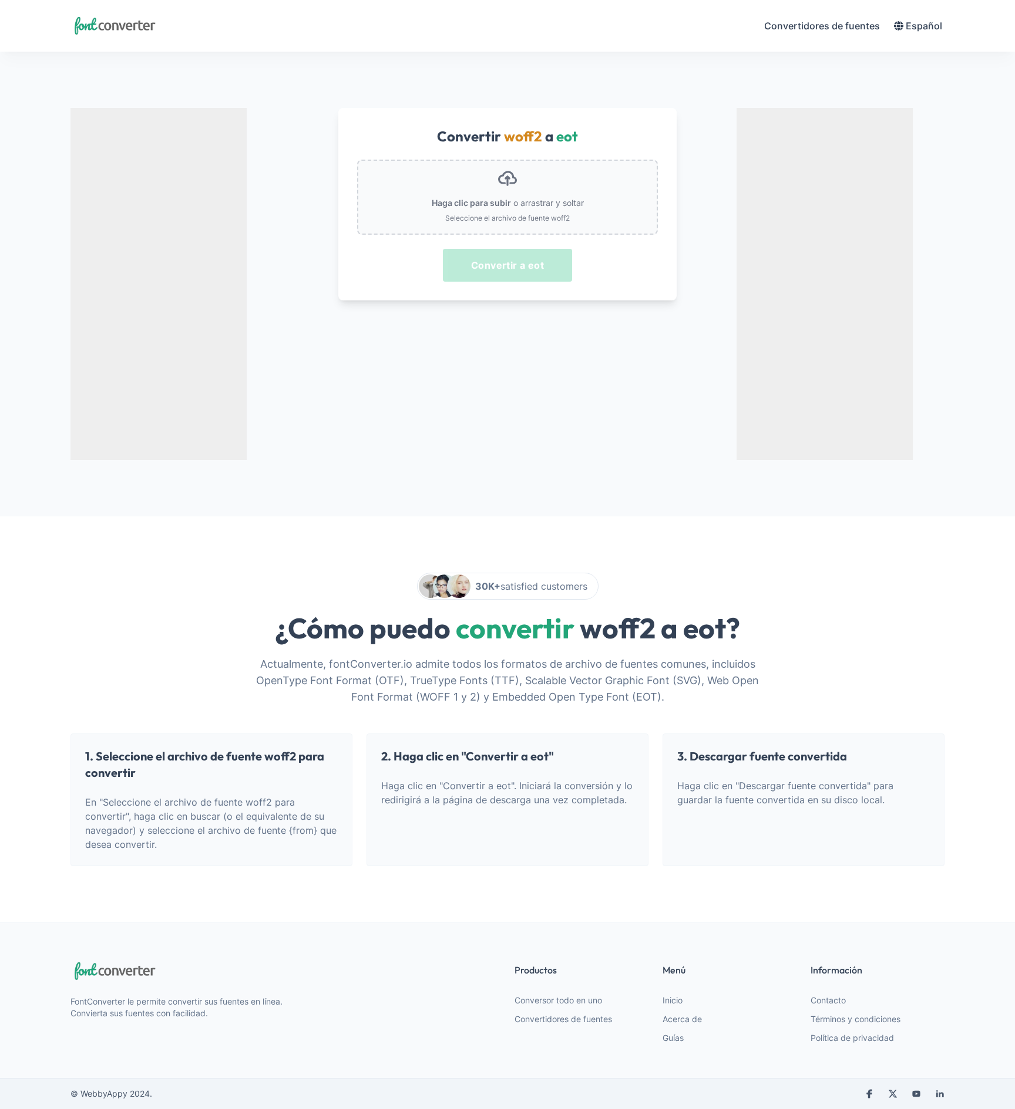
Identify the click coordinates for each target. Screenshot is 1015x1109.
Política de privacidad (852, 1038)
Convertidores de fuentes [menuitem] (822, 26)
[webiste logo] (183, 971)
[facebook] (869, 1093)
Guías (673, 1038)
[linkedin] (940, 1093)
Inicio (673, 1000)
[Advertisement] (158, 284)
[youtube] (916, 1093)
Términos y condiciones (855, 1019)
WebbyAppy (103, 1093)
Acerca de (682, 1019)
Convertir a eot (507, 265)
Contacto (828, 1000)
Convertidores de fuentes (563, 1019)
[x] (893, 1093)
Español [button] (924, 26)
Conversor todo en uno (558, 1000)
